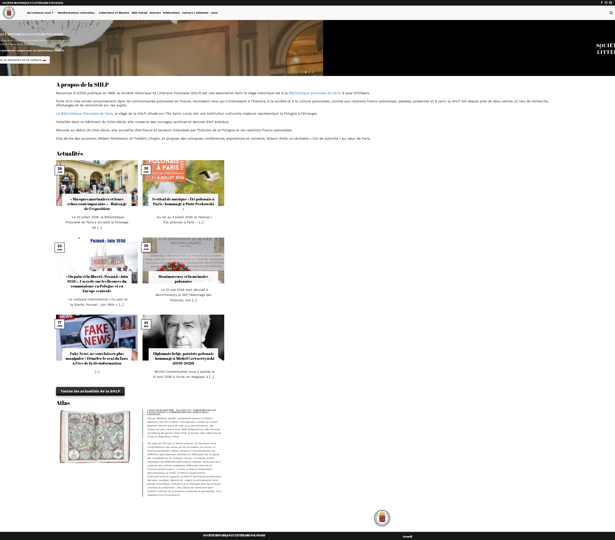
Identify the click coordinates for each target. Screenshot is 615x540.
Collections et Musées (114, 12)
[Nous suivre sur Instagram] (606, 2)
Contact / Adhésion (195, 12)
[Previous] (15, 48)
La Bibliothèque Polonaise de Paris (84, 113)
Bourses (155, 12)
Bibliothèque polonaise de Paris (314, 93)
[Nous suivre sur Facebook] (601, 2)
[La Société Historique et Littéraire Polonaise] (12, 13)
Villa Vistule (139, 12)
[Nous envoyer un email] (610, 2)
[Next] (600, 48)
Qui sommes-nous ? (40, 12)
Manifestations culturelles (76, 12)
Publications (171, 12)
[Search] (611, 12)
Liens (214, 12)
